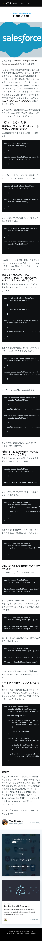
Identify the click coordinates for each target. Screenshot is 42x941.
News (28, 3)
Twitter (27, 933)
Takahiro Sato (16, 821)
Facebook (20, 933)
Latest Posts (10, 933)
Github (33, 933)
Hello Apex (21, 854)
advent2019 (27, 13)
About (22, 3)
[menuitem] (15, 3)
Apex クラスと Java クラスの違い (16, 101)
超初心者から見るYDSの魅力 (21, 860)
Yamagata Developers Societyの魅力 (21, 866)
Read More (35, 822)
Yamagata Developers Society (18, 931)
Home (15, 3)
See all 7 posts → (21, 872)
